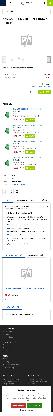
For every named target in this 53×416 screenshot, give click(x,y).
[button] (3, 3)
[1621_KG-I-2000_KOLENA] (26, 40)
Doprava (5, 334)
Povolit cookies (34, 405)
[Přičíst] (35, 92)
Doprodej (5, 351)
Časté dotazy (7, 331)
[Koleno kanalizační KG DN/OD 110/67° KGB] (26, 273)
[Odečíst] (25, 92)
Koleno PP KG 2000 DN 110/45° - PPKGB (27, 141)
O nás (4, 358)
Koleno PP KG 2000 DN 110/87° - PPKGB (27, 157)
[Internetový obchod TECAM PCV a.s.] (26, 3)
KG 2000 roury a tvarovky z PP (21, 315)
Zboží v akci (6, 345)
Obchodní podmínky (10, 337)
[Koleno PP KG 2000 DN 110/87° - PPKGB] (7, 163)
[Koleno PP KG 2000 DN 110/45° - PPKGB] (7, 147)
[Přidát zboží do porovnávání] (4, 191)
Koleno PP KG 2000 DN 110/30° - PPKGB (27, 125)
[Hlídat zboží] (11, 191)
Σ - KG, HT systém (18, 184)
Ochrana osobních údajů (11, 364)
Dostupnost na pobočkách (41, 87)
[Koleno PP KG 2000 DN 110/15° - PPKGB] (7, 114)
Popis (8, 200)
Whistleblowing (8, 367)
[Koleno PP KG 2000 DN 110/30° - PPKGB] (7, 131)
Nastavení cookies (26, 410)
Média (44, 200)
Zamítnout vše (18, 405)
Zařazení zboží (12, 307)
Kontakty (5, 361)
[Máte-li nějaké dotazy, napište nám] (17, 191)
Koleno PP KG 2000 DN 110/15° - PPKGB (27, 109)
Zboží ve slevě (7, 348)
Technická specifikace (25, 200)
